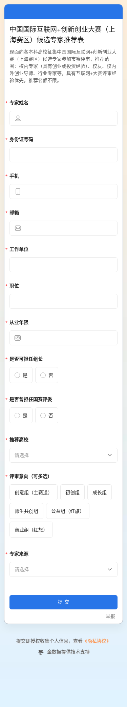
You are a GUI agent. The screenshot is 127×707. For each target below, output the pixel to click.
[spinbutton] (63, 338)
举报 (110, 616)
